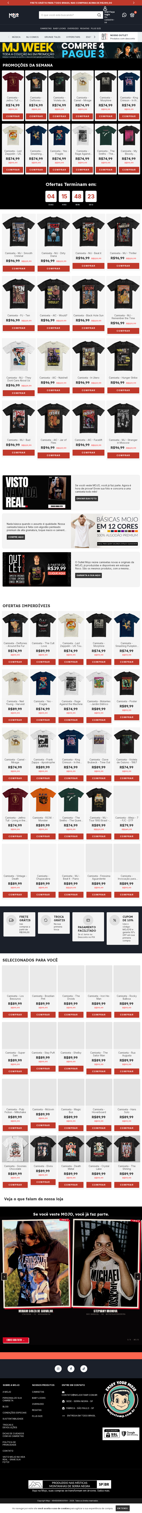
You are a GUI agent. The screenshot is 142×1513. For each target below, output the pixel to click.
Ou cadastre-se (109, 20)
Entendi (122, 1508)
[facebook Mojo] (71, 1368)
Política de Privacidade (9, 1443)
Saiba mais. (103, 1490)
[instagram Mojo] (58, 1368)
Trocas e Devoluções (10, 1426)
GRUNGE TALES (52, 37)
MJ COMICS (32, 37)
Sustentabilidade (13, 1418)
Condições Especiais (14, 1412)
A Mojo (7, 1392)
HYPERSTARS (73, 37)
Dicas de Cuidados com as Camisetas (13, 1434)
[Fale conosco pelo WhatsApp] (124, 16)
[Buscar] (99, 15)
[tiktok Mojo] (83, 1368)
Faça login (109, 13)
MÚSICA (16, 37)
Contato (8, 1451)
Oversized (73, 28)
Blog (5, 1406)
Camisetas (46, 28)
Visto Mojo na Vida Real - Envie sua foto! (14, 1459)
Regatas (84, 28)
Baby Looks (59, 28)
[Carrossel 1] (71, 50)
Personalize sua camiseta (12, 1399)
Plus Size (96, 28)
